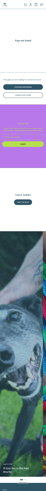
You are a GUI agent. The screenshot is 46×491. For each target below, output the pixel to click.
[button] (21, 479)
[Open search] (25, 4)
